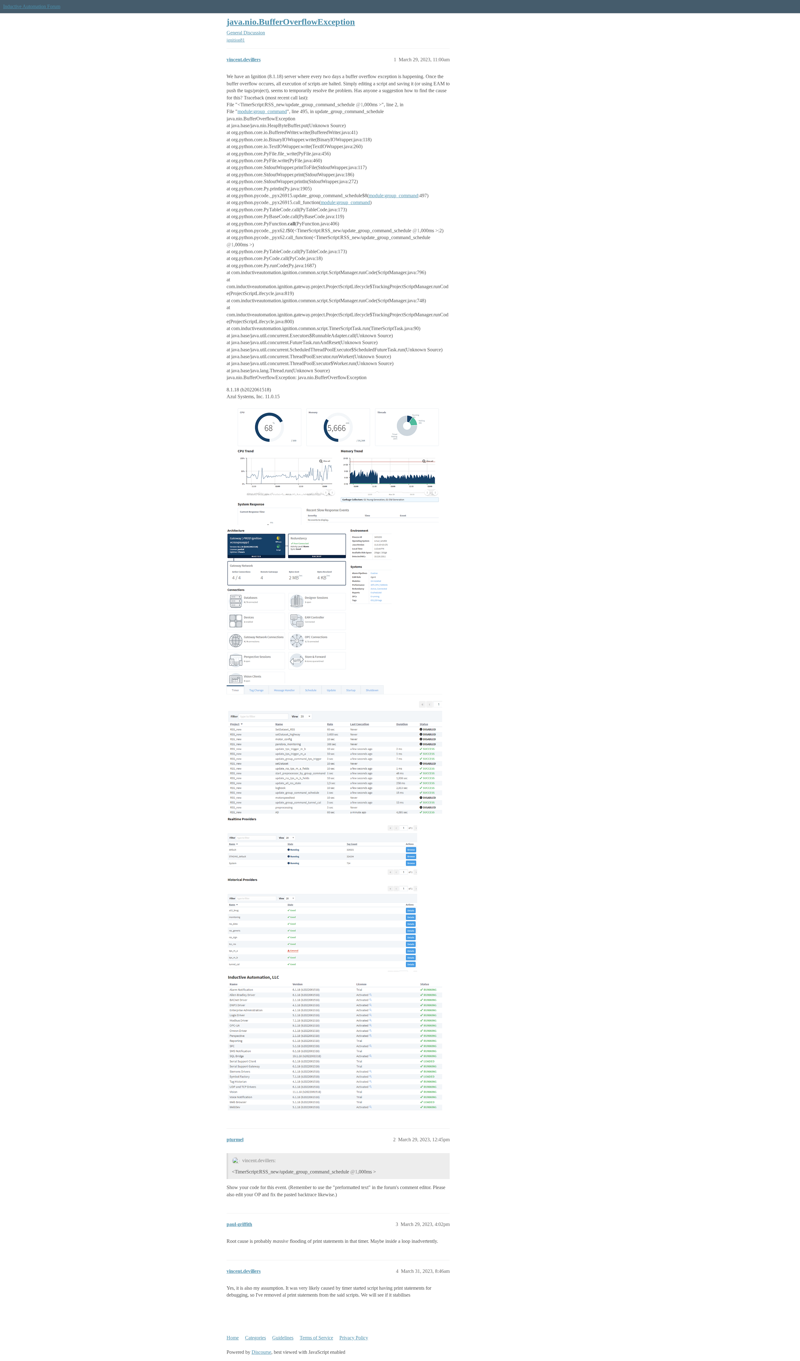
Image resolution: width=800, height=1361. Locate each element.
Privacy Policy (353, 1337)
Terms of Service (316, 1337)
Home (233, 1337)
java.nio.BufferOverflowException (291, 22)
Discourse (261, 1352)
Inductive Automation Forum (31, 6)
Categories (255, 1337)
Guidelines (282, 1337)
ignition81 (236, 40)
